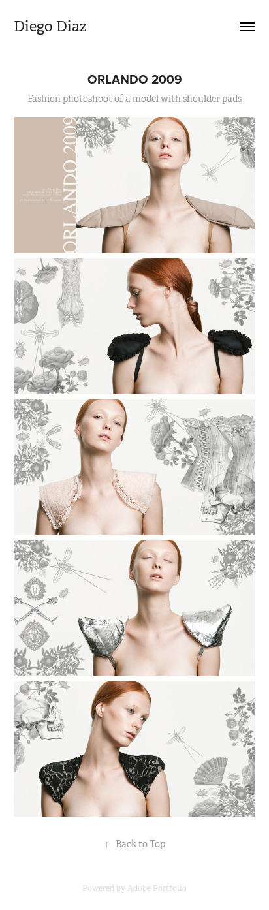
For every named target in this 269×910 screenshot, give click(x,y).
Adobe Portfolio (157, 888)
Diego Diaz (50, 26)
